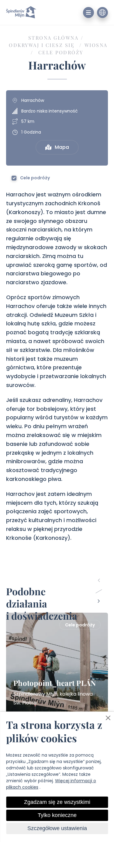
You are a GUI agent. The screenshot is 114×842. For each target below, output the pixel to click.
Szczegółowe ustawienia (57, 828)
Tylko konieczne (57, 815)
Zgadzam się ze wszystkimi (57, 802)
